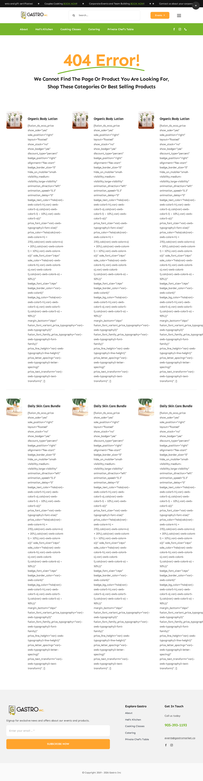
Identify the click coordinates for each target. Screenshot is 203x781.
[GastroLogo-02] (34, 10)
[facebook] (174, 29)
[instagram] (180, 29)
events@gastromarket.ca (180, 738)
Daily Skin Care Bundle (44, 406)
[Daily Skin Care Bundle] (14, 400)
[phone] (185, 29)
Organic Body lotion (43, 119)
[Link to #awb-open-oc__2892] (179, 15)
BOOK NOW (58, 3)
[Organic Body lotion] (14, 113)
